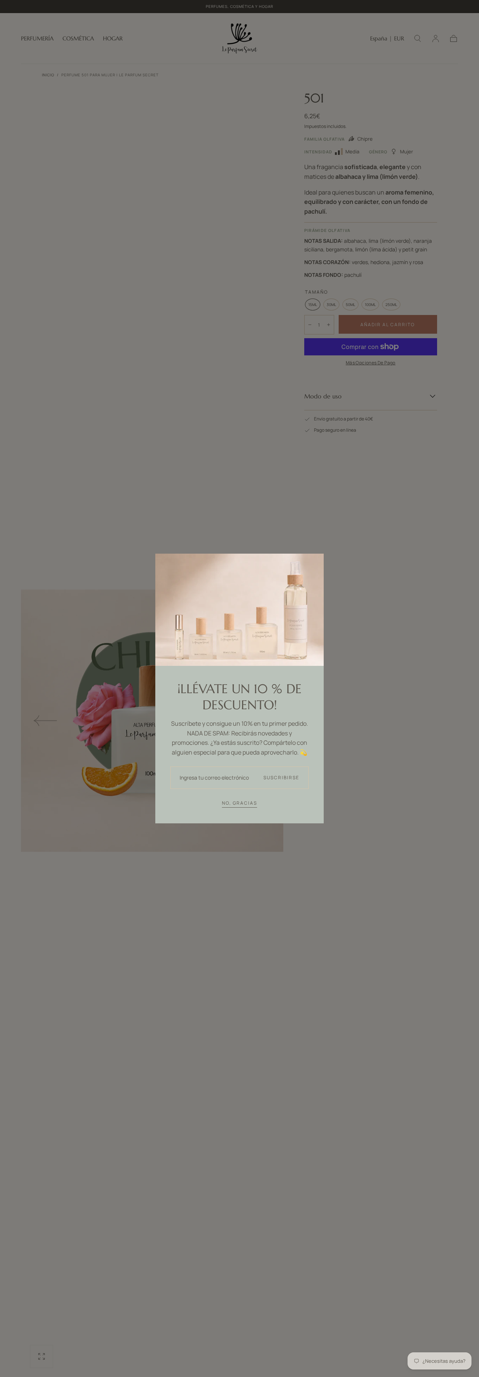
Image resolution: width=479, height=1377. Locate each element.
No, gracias (239, 803)
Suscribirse (281, 777)
